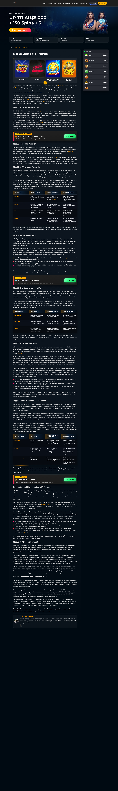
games (20, 353)
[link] (96, 55)
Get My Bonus (70, 136)
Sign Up (103, 3)
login (55, 157)
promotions (43, 92)
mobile (27, 99)
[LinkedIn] (21, 625)
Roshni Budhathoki (26, 616)
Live (15, 440)
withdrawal (60, 86)
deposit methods (46, 504)
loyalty (42, 111)
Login (59, 3)
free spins (53, 199)
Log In (94, 3)
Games (44, 3)
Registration (52, 3)
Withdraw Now (70, 479)
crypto (66, 258)
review (25, 532)
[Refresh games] (45, 82)
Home (10, 47)
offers (30, 92)
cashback (41, 122)
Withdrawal (75, 3)
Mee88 (17, 88)
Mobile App (66, 3)
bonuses (70, 151)
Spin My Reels (70, 280)
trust (44, 101)
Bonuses (82, 3)
